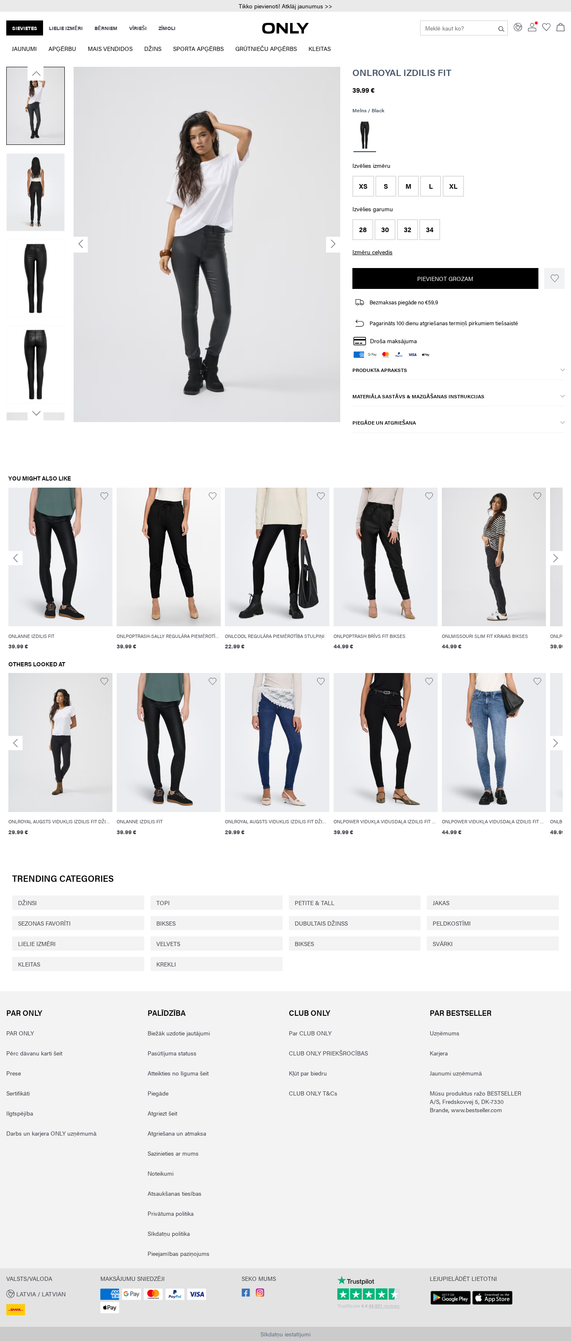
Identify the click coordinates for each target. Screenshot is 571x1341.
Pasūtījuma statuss (172, 1053)
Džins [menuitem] (152, 48)
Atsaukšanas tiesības (174, 1193)
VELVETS (168, 943)
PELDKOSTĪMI (452, 923)
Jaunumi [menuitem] (24, 48)
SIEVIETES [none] (24, 28)
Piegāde (158, 1093)
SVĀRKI (443, 943)
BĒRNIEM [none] (105, 28)
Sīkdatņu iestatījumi (285, 1334)
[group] (60, 574)
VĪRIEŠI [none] (138, 28)
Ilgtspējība (19, 1113)
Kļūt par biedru (308, 1073)
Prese (13, 1073)
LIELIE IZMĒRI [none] (66, 28)
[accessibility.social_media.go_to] (246, 1294)
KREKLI (166, 964)
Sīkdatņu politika (169, 1233)
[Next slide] (555, 558)
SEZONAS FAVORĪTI (44, 923)
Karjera (439, 1053)
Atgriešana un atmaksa (177, 1133)
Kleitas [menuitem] (319, 48)
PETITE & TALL (314, 902)
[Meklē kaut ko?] (501, 28)
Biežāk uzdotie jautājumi (179, 1033)
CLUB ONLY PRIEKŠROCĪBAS (328, 1053)
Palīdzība (167, 1012)
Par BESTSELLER (461, 1012)
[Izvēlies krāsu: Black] (364, 136)
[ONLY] (285, 31)
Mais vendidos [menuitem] (110, 48)
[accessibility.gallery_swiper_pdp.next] (35, 413)
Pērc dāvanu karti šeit (34, 1053)
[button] (363, 186)
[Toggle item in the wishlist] (554, 278)
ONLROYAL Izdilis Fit (401, 72)
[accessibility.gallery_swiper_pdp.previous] (35, 73)
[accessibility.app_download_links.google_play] (451, 1305)
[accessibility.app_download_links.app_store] (492, 1305)
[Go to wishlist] (546, 29)
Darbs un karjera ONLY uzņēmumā (51, 1133)
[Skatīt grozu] (560, 28)
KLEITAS (29, 964)
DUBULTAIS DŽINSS (321, 923)
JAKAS (441, 902)
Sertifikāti (18, 1093)
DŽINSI (27, 902)
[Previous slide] (15, 558)
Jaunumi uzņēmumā (456, 1073)
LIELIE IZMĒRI (37, 943)
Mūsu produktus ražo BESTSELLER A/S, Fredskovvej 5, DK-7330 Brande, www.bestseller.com (475, 1101)
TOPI (163, 902)
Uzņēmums (444, 1033)
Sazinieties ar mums (173, 1153)
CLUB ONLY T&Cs (313, 1093)
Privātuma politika (171, 1213)
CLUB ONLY (309, 1012)
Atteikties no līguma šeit (178, 1073)
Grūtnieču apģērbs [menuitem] (266, 48)
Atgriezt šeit (162, 1113)
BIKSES (166, 923)
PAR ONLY (24, 1012)
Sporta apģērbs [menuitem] (198, 48)
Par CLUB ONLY (310, 1033)
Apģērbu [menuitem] (62, 48)
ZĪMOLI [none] (167, 28)
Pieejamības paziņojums (178, 1253)
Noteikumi (160, 1173)
